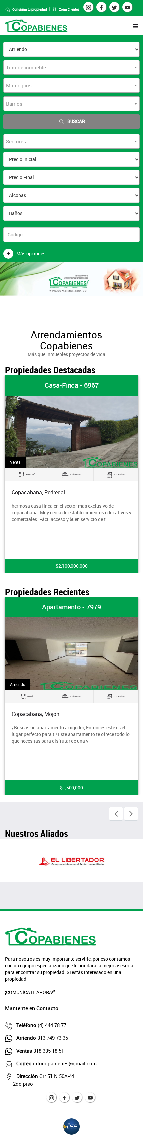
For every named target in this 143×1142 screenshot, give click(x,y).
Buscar (76, 121)
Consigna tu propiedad (29, 9)
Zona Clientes (69, 9)
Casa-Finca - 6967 (72, 385)
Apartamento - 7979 (71, 606)
